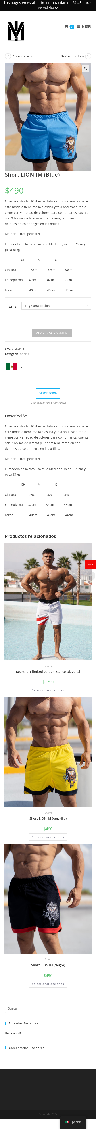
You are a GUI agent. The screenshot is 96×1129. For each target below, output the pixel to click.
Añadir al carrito (51, 333)
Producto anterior (23, 56)
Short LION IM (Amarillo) (48, 818)
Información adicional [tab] (48, 403)
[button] (85, 68)
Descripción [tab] (48, 393)
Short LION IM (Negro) (48, 965)
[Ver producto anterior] (8, 56)
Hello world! (13, 1033)
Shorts (24, 354)
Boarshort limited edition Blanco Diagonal (48, 671)
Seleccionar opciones (48, 690)
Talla (12, 307)
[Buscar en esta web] (48, 1008)
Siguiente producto (72, 56)
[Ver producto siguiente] (88, 56)
